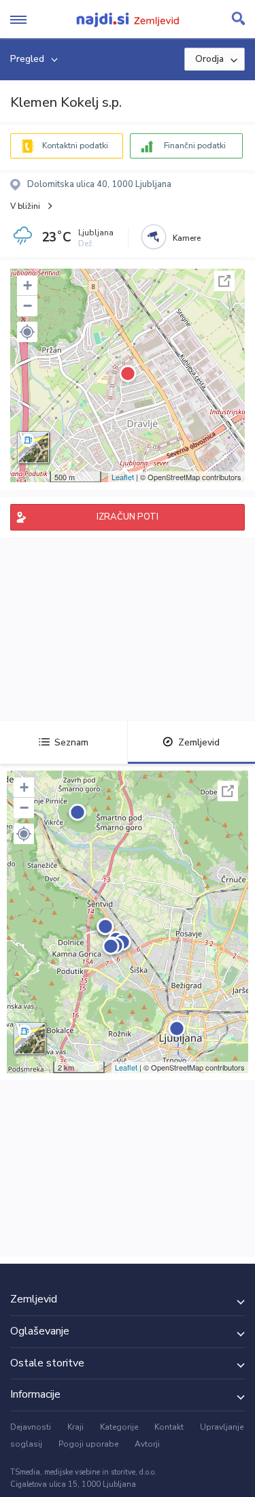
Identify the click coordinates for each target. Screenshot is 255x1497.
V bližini (25, 206)
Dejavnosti (30, 1427)
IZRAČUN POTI (127, 517)
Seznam (71, 742)
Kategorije (119, 1427)
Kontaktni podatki (75, 145)
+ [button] (27, 285)
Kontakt (169, 1427)
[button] (27, 332)
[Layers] (33, 447)
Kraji (75, 1427)
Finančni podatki (195, 145)
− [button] (27, 305)
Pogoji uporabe (88, 1444)
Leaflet (123, 476)
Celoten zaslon (224, 281)
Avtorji (147, 1444)
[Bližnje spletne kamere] (153, 236)
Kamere (187, 238)
